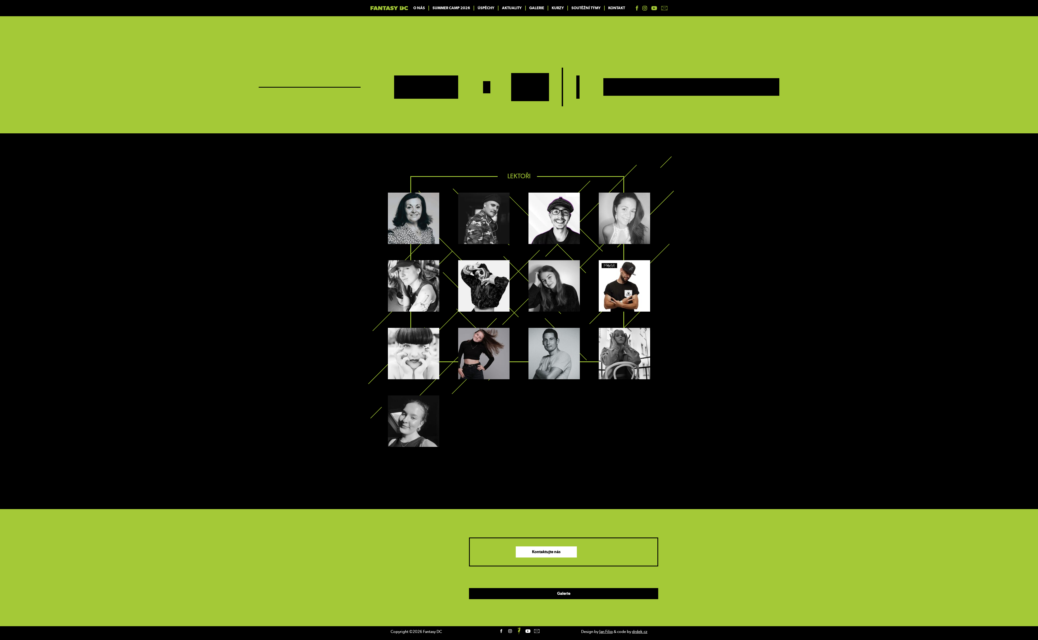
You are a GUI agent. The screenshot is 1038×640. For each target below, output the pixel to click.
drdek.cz (639, 632)
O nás (419, 8)
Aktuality (512, 8)
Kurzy (558, 8)
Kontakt (616, 8)
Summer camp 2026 (451, 8)
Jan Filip (606, 632)
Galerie (536, 8)
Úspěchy (486, 8)
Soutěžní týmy (586, 8)
